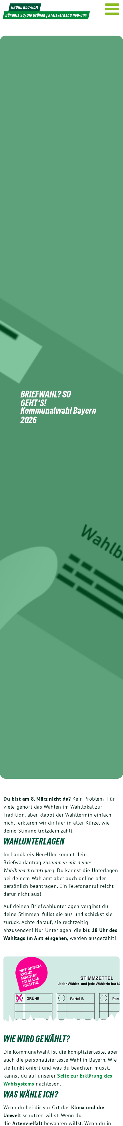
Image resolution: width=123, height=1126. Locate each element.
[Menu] (112, 9)
